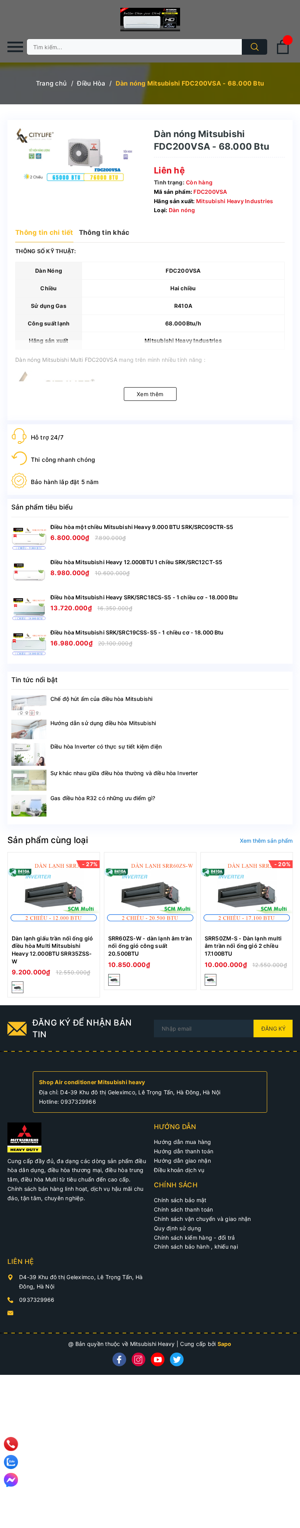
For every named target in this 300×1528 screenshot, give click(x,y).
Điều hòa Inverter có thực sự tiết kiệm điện (106, 746)
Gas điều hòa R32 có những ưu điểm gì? (102, 798)
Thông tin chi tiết (44, 232)
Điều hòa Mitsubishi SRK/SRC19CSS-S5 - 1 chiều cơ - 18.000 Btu (137, 632)
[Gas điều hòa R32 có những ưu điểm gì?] (28, 806)
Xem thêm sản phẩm (266, 840)
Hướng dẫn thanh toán (183, 1151)
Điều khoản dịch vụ (179, 1170)
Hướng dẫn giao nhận (182, 1160)
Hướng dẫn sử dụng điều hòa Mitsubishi (103, 723)
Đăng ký (273, 1028)
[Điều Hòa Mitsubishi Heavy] (24, 1136)
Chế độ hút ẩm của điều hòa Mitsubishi (101, 698)
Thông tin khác (104, 232)
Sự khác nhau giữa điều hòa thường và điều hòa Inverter (124, 773)
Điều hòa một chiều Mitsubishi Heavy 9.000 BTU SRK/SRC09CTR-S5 (142, 527)
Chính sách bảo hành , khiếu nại (196, 1246)
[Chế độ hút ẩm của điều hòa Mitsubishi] (28, 705)
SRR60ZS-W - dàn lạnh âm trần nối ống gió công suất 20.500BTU (150, 946)
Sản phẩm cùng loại (47, 840)
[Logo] (150, 19)
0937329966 (78, 1101)
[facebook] (119, 1359)
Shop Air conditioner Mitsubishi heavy (92, 1082)
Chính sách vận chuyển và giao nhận (202, 1218)
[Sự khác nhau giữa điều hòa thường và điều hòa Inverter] (28, 780)
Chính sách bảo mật (180, 1200)
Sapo (225, 1343)
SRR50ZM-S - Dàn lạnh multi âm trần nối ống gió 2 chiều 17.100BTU (243, 946)
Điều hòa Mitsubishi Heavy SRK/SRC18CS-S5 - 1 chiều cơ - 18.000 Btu (144, 597)
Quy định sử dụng (177, 1228)
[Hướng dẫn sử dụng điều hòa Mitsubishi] (28, 730)
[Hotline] (11, 1444)
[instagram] (138, 1359)
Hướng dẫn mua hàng (182, 1141)
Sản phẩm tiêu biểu (42, 507)
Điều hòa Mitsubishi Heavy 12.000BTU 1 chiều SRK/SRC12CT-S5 (136, 562)
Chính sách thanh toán (183, 1209)
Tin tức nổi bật (34, 680)
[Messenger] (11, 1480)
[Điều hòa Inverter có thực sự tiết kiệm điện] (28, 754)
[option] (53, 925)
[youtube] (157, 1359)
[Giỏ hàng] (283, 52)
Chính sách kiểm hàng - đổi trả (194, 1237)
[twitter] (177, 1359)
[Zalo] (11, 1462)
